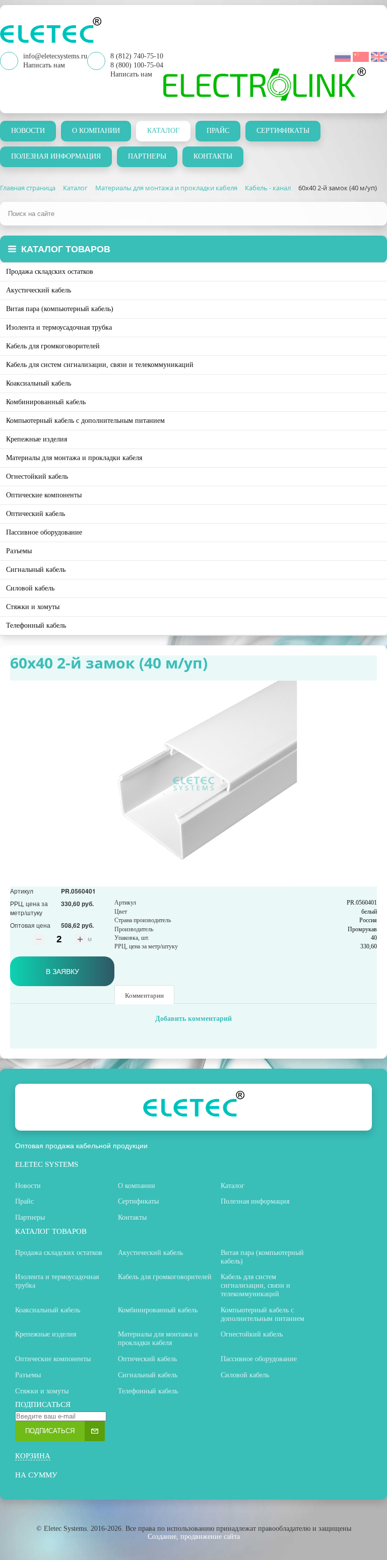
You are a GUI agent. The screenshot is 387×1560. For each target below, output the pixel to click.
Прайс (218, 130)
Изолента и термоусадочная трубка (59, 327)
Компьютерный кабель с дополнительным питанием (85, 420)
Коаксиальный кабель (38, 383)
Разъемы (19, 551)
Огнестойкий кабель (37, 476)
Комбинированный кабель (46, 402)
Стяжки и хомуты (32, 607)
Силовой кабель (30, 588)
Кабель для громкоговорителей (53, 346)
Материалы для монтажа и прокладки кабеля (74, 458)
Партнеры (147, 156)
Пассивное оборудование (44, 532)
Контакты (213, 156)
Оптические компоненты (44, 495)
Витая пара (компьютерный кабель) (59, 309)
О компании (96, 130)
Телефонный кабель (36, 625)
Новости (28, 130)
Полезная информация (56, 156)
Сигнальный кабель (36, 569)
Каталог (163, 130)
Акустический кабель (38, 290)
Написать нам (131, 74)
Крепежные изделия (36, 439)
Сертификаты (282, 130)
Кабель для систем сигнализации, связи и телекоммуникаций (100, 364)
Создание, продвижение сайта (194, 1536)
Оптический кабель (35, 513)
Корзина (32, 1456)
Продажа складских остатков (49, 271)
